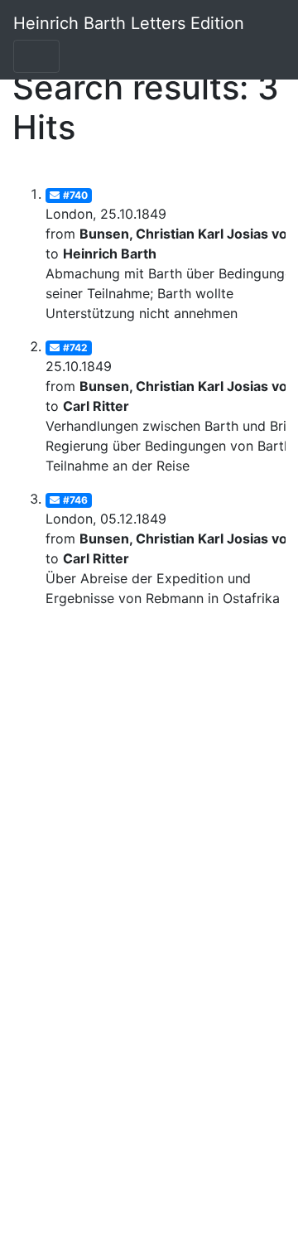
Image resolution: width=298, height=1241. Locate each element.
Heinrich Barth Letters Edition (128, 23)
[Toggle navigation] (36, 56)
